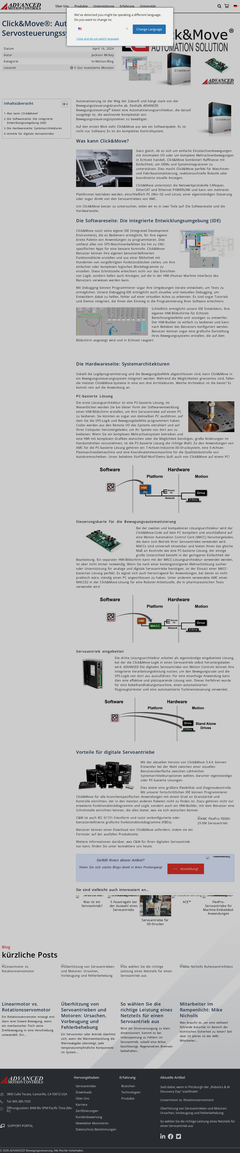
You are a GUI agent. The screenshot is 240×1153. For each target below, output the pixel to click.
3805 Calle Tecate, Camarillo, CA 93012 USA (37, 1094)
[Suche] (220, 6)
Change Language (149, 29)
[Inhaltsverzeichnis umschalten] (62, 104)
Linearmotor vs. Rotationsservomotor (26, 1007)
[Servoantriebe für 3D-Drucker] (155, 911)
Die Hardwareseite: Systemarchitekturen (34, 128)
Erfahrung (127, 6)
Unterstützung (103, 6)
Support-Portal (20, 1126)
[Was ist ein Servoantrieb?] (92, 902)
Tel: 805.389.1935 (19, 1101)
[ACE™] (187, 900)
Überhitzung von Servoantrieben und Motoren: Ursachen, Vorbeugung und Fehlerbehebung (83, 1015)
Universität (148, 6)
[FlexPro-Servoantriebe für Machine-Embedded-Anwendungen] (218, 905)
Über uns (62, 6)
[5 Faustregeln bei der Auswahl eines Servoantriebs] (124, 904)
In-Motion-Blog (103, 61)
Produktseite (128, 834)
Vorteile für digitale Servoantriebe (30, 133)
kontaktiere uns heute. (135, 846)
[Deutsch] (235, 6)
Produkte (81, 6)
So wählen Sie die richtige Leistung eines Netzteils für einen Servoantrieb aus (146, 1013)
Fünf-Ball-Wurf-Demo (149, 457)
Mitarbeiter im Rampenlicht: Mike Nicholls (201, 1010)
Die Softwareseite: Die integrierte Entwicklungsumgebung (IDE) (30, 121)
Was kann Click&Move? (22, 113)
